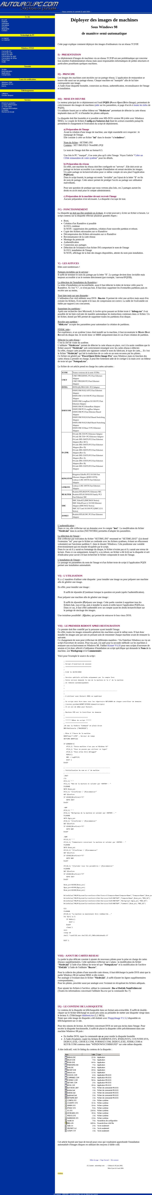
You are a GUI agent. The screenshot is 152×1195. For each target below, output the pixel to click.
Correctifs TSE (7, 53)
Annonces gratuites (8, 103)
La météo (5, 110)
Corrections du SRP (9, 56)
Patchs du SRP (7, 55)
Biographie (5, 29)
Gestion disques (7, 95)
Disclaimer (5, 25)
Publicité (5, 21)
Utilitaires (5, 93)
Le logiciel (5, 38)
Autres (3, 86)
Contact (4, 30)
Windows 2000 (6, 82)
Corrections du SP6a (9, 58)
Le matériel (5, 40)
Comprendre (6, 75)
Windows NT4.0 (7, 84)
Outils (4, 62)
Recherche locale (8, 112)
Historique (5, 23)
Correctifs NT (6, 51)
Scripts (4, 69)
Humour (4, 27)
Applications (5, 73)
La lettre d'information (9, 105)
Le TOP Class (7, 106)
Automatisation (6, 71)
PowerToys (6, 60)
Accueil (4, 20)
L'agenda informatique (9, 108)
